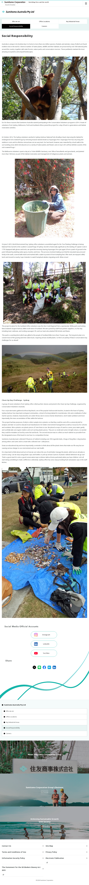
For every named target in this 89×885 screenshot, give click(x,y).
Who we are (10, 711)
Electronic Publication (55, 858)
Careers (8, 733)
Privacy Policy (51, 852)
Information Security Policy (13, 858)
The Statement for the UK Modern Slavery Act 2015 (21, 868)
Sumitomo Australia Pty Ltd (15, 705)
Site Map (49, 846)
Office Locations (11, 717)
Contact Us (6, 846)
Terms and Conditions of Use (14, 852)
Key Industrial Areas (12, 722)
